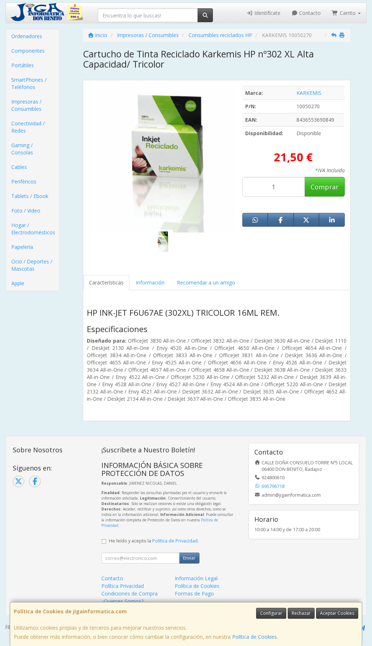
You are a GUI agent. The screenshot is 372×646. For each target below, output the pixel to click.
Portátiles (22, 65)
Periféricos (23, 181)
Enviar (189, 558)
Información (150, 282)
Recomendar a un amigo (206, 282)
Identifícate (266, 12)
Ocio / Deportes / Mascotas (31, 265)
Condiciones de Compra (129, 593)
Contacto (309, 12)
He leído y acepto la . (154, 541)
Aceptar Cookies (337, 613)
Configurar (271, 613)
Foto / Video (25, 210)
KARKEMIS (309, 92)
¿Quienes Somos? (122, 601)
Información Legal (196, 578)
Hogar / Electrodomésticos (33, 229)
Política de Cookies (254, 636)
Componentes (28, 50)
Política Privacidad (122, 585)
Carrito (347, 12)
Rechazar (301, 613)
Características (106, 282)
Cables (19, 166)
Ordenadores (26, 36)
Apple (17, 283)
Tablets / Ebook (29, 196)
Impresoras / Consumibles (26, 105)
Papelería (22, 246)
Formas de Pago (194, 593)
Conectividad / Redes (28, 127)
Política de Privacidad (175, 541)
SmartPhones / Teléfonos (28, 83)
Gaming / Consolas (22, 149)
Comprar (325, 186)
